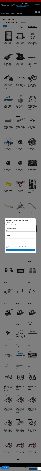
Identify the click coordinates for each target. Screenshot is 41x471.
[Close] (35, 218)
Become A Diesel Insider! (20, 250)
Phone (7, 240)
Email (7, 230)
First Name (8, 235)
